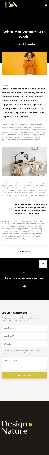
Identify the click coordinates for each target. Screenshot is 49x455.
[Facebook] (43, 264)
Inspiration (30, 44)
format (27, 252)
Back (6, 86)
